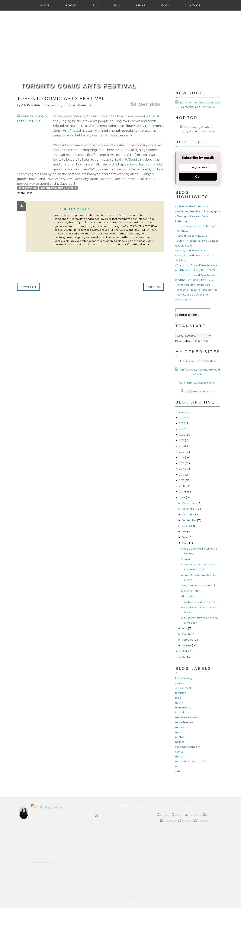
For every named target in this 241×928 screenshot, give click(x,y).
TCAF (152, 116)
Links (141, 5)
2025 (182, 411)
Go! (198, 176)
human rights (183, 707)
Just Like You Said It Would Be (198, 360)
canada (180, 683)
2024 (182, 417)
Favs (165, 5)
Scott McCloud (125, 159)
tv (176, 766)
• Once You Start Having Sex (192, 284)
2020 (182, 434)
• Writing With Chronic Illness (192, 206)
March (186, 634)
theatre (180, 756)
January (187, 645)
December (189, 503)
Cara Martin (208, 106)
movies (179, 727)
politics (179, 741)
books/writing (54, 105)
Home (45, 5)
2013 (182, 474)
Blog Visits (187, 596)
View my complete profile (47, 862)
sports (179, 751)
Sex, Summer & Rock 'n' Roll (198, 585)
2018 (182, 445)
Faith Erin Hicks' (151, 164)
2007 (182, 656)
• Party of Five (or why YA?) (191, 235)
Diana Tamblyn (142, 169)
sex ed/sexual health (187, 746)
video (178, 771)
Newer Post (28, 287)
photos (179, 736)
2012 (182, 480)
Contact (193, 5)
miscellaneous (184, 722)
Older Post (153, 287)
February (188, 639)
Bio (96, 5)
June (185, 537)
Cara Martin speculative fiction (197, 382)
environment (183, 687)
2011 (181, 485)
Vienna (185, 558)
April (185, 628)
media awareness (186, 717)
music (178, 732)
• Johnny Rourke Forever (190, 250)
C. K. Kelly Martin (73, 209)
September (189, 520)
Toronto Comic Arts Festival (78, 85)
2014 (182, 468)
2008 (182, 650)
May (185, 542)
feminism (180, 692)
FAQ (117, 5)
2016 (182, 457)
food (178, 697)
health (179, 702)
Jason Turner (100, 179)
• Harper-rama (183, 299)
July (184, 531)
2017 (182, 451)
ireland (179, 712)
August (186, 525)
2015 (182, 463)
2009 (182, 497)
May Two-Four (190, 590)
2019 (182, 440)
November (189, 508)
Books (71, 5)
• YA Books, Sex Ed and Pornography (197, 211)
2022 (182, 428)
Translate (203, 340)
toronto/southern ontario (79, 105)
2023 (182, 423)
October (187, 514)
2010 (182, 491)
